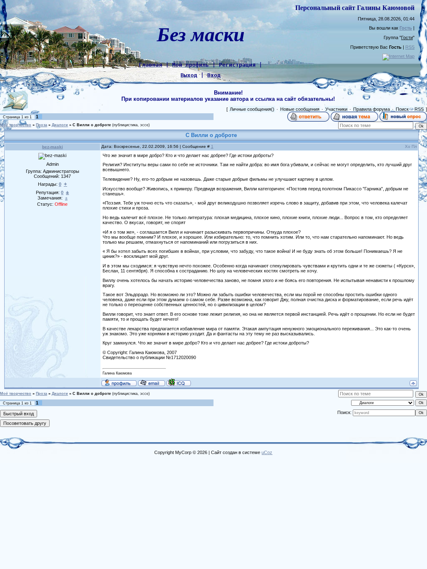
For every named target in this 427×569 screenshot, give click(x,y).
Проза (41, 125)
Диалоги (60, 125)
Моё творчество (15, 125)
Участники (336, 109)
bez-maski (52, 147)
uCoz (266, 452)
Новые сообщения (299, 109)
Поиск (402, 109)
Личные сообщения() (252, 109)
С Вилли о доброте (92, 125)
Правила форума (371, 109)
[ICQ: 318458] (178, 382)
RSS (409, 47)
